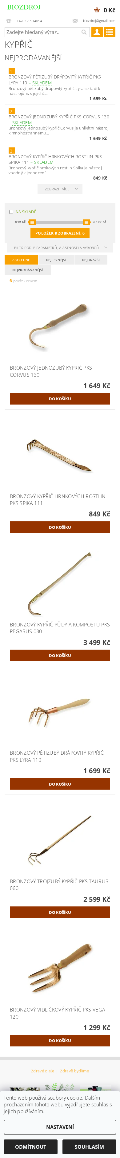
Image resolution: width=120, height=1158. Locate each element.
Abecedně (21, 259)
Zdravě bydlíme (74, 1071)
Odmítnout (30, 1146)
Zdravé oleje (42, 1071)
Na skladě (26, 211)
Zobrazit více (57, 189)
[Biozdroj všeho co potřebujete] (30, 8)
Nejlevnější (56, 259)
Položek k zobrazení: (60, 233)
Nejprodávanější (27, 270)
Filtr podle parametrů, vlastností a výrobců (57, 247)
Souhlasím (89, 1146)
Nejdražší (91, 259)
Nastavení (60, 1127)
